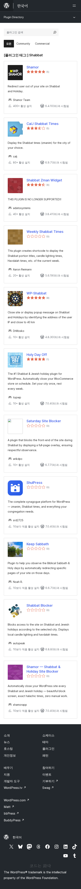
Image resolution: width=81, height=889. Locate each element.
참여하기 (48, 768)
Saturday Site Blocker (44, 421)
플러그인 (48, 748)
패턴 (45, 755)
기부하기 (50, 781)
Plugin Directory (14, 17)
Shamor (33, 67)
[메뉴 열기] (75, 5)
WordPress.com (16, 800)
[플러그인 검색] (55, 32)
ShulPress (34, 483)
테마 (45, 742)
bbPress (11, 813)
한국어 (17, 837)
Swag (48, 788)
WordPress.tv (15, 788)
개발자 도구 (12, 781)
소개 (7, 735)
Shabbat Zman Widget (44, 180)
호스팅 (8, 748)
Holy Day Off (37, 355)
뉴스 (7, 742)
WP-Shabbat (37, 293)
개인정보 (10, 755)
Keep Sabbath (38, 544)
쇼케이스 (48, 735)
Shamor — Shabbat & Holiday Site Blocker (43, 669)
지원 (7, 774)
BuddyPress (14, 820)
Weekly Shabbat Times (45, 232)
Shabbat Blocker (40, 605)
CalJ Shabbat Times (43, 124)
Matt (9, 807)
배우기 (8, 768)
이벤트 (46, 774)
